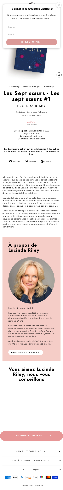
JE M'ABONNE (32, 42)
